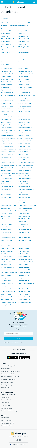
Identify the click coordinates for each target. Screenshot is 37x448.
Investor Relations (7, 400)
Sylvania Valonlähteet (7, 84)
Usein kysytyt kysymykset (9, 385)
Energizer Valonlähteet (24, 302)
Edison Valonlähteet (6, 299)
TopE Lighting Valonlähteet (8, 259)
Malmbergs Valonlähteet (7, 286)
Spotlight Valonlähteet (7, 135)
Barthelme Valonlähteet (7, 213)
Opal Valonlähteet (6, 194)
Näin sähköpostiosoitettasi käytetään (13, 342)
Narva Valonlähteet (24, 79)
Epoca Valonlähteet (24, 186)
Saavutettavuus (6, 387)
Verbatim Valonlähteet (7, 146)
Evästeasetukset (6, 426)
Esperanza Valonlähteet (25, 211)
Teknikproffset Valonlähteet (8, 302)
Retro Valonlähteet (23, 135)
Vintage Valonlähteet (24, 178)
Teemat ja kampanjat (8, 394)
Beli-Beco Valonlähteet (7, 224)
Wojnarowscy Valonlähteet (26, 246)
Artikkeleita (5, 402)
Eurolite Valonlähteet (24, 272)
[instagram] (16, 440)
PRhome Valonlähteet (24, 103)
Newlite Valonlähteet (24, 184)
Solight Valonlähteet (6, 256)
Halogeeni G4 (4, 36)
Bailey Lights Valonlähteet (25, 138)
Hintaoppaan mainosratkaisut (10, 371)
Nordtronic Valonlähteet (25, 286)
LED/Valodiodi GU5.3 (24, 47)
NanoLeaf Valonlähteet (7, 106)
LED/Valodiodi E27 (23, 39)
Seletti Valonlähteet (6, 117)
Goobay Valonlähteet (7, 74)
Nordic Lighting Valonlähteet (9, 272)
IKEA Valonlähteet (6, 82)
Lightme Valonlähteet (7, 283)
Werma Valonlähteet (6, 246)
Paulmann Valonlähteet (7, 203)
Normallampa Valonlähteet (8, 205)
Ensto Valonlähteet (6, 270)
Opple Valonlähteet (6, 275)
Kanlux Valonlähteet (24, 146)
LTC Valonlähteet (5, 216)
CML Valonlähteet (23, 224)
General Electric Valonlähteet (26, 95)
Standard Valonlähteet (24, 259)
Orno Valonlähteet (6, 254)
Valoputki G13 (22, 33)
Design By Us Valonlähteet (25, 192)
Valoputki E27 (4, 55)
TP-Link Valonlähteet (24, 76)
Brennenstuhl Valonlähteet (8, 149)
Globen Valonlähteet (6, 143)
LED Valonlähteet (5, 208)
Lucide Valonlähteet (6, 294)
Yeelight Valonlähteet (7, 79)
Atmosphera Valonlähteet (8, 237)
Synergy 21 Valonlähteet (25, 208)
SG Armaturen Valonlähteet (26, 162)
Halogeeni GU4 (5, 23)
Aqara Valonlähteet (24, 111)
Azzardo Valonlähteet (24, 237)
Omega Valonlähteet (24, 232)
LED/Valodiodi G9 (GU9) (7, 39)
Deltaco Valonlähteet (7, 100)
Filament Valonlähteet (24, 149)
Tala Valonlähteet (23, 280)
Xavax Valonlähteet (24, 264)
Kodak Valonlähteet (24, 216)
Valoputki (3, 62)
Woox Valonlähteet (6, 297)
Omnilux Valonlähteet (7, 92)
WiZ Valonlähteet (6, 71)
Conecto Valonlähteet (7, 133)
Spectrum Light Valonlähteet (9, 165)
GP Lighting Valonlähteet (25, 278)
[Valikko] (2, 2)
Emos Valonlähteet (23, 227)
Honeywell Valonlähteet (25, 240)
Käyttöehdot (5, 417)
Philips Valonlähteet (24, 68)
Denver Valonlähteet (24, 160)
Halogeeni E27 (22, 31)
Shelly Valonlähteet (6, 125)
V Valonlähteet (5, 184)
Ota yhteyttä (5, 368)
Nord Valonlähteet (6, 189)
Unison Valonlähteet (6, 68)
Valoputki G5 (22, 44)
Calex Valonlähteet (23, 84)
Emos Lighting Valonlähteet (8, 305)
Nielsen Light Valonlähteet (8, 291)
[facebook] (19, 440)
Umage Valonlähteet (24, 125)
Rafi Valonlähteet (5, 219)
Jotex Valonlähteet (23, 294)
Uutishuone (5, 397)
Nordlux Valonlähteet (7, 154)
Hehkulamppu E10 (23, 52)
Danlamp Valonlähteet (24, 130)
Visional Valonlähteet (24, 229)
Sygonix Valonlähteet (7, 243)
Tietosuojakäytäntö (7, 423)
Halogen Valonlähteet (24, 122)
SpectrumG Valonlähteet (7, 267)
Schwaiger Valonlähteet (7, 278)
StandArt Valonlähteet (7, 262)
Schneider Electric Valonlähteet (27, 262)
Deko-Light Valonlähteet (7, 248)
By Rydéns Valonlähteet (7, 141)
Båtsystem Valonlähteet (25, 176)
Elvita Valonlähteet (23, 181)
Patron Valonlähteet (24, 108)
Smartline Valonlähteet (24, 106)
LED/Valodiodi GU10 (24, 41)
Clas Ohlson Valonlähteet (25, 74)
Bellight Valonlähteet (24, 117)
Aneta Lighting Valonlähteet (26, 283)
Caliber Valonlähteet (6, 227)
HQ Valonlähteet (23, 90)
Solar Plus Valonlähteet (25, 168)
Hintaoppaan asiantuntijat (9, 411)
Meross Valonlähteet (24, 119)
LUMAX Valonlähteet (6, 235)
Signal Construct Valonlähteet (9, 211)
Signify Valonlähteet (24, 213)
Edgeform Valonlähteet (25, 127)
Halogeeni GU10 (5, 52)
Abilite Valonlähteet (24, 248)
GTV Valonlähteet (6, 197)
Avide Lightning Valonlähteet (9, 288)
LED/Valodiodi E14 (6, 41)
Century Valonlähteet (7, 186)
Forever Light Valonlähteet (25, 165)
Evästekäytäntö (6, 420)
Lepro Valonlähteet (6, 264)
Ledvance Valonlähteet (24, 71)
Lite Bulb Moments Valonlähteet (9, 138)
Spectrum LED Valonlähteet (8, 151)
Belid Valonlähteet (6, 119)
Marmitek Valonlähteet (7, 176)
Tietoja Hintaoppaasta (8, 366)
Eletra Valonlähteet (6, 170)
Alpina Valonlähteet (6, 178)
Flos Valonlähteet (23, 151)
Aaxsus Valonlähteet (24, 275)
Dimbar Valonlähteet (24, 203)
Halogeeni (21, 62)
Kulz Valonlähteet (6, 157)
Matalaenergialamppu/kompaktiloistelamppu (13, 59)
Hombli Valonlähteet (24, 143)
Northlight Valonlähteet (7, 160)
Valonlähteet (4, 18)
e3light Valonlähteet (6, 181)
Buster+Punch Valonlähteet (26, 141)
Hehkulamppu (22, 59)
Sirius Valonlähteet (23, 251)
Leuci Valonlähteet (23, 243)
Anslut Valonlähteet (24, 133)
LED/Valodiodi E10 (6, 44)
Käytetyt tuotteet (6, 408)
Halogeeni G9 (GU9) (24, 23)
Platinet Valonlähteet (24, 254)
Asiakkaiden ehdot (7, 382)
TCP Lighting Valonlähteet (8, 95)
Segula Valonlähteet (24, 299)
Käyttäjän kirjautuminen (8, 379)
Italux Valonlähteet (23, 235)
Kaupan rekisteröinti (7, 374)
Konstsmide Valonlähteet (25, 87)
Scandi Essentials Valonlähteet (9, 173)
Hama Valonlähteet (23, 157)
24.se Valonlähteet (23, 194)
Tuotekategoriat (6, 405)
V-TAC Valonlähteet (24, 92)
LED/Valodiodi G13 (23, 25)
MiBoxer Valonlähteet (7, 168)
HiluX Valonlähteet (23, 154)
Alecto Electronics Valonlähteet (9, 192)
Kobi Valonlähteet (23, 173)
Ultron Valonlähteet (24, 288)
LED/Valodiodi (5, 64)
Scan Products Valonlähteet (26, 189)
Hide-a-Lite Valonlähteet (8, 130)
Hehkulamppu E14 (6, 31)
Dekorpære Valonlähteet (25, 270)
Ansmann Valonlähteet (24, 267)
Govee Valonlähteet (6, 127)
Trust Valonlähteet (6, 229)
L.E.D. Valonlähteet (6, 280)
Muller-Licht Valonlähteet (25, 82)
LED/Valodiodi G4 (23, 36)
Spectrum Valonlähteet (24, 170)
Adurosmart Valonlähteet (8, 162)
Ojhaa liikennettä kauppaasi (10, 376)
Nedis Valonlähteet (6, 103)
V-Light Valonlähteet (24, 100)
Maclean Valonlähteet (7, 251)
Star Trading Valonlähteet (25, 98)
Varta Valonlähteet (6, 108)
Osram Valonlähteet (6, 98)
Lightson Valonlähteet (24, 291)
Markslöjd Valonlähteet (24, 297)
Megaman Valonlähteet (7, 90)
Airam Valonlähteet (6, 76)
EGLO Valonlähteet (6, 87)
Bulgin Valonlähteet (6, 240)
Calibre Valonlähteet (6, 232)
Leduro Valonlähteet (24, 256)
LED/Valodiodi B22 (6, 33)
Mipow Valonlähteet (6, 122)
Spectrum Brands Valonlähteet (27, 205)
